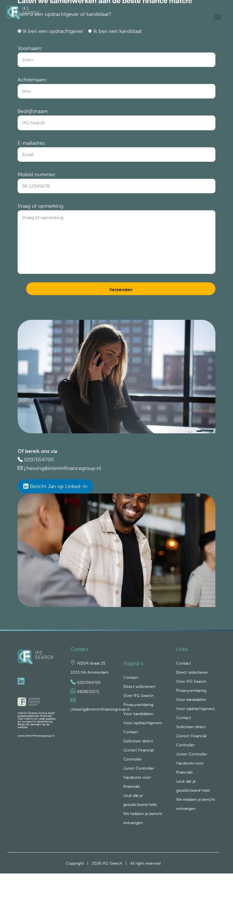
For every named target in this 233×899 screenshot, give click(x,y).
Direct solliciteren (139, 686)
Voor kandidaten (138, 713)
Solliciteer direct (138, 741)
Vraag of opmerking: (41, 206)
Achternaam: (32, 80)
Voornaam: (30, 48)
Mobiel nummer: (37, 174)
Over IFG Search (138, 695)
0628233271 (88, 691)
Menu (218, 15)
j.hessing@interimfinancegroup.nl (62, 468)
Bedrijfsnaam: (33, 111)
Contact (130, 677)
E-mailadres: (32, 143)
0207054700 (39, 460)
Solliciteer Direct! (214, 878)
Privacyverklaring (138, 704)
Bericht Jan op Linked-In (58, 486)
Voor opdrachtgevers (142, 723)
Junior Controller (138, 768)
